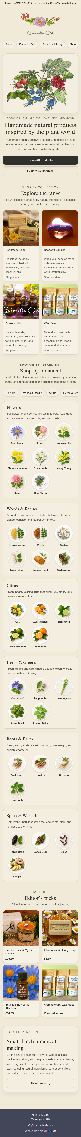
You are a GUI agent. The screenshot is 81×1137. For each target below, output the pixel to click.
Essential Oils (27, 44)
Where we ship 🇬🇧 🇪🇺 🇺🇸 (40, 1131)
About (73, 44)
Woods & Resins (32, 392)
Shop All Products (41, 160)
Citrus (52, 392)
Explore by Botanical (40, 170)
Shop (9, 44)
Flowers (10, 392)
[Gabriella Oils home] (40, 24)
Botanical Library (52, 44)
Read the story (40, 1083)
